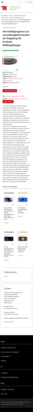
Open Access (8, 101)
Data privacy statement (10, 352)
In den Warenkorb (10, 91)
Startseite (4, 15)
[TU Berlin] (11, 8)
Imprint (3, 361)
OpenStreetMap (9, 322)
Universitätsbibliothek (9, 377)
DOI (4, 96)
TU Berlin (4, 373)
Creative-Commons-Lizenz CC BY (17, 98)
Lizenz (5, 98)
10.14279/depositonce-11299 (15, 96)
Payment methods (7, 389)
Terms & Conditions (8, 348)
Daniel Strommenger (9, 27)
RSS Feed (4, 394)
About (6, 276)
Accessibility (6, 356)
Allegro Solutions (16, 404)
